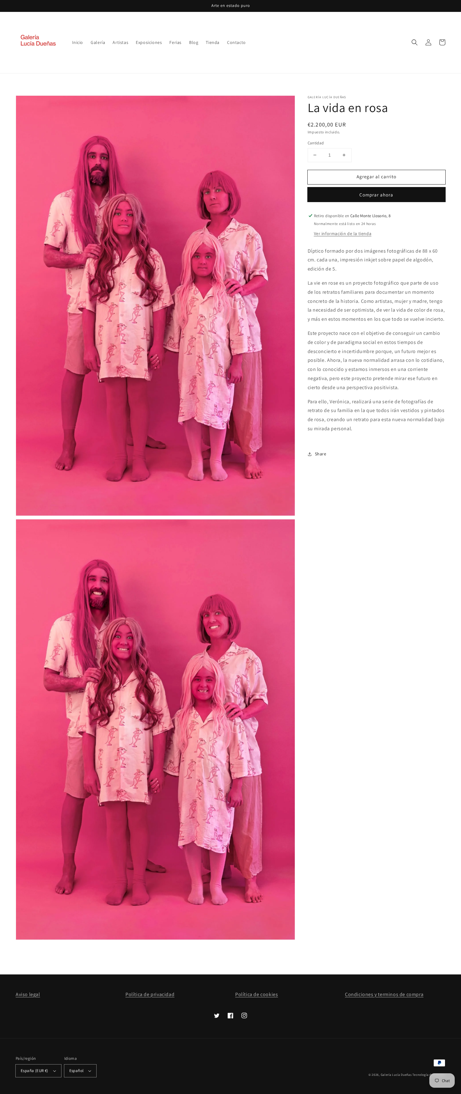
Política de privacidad (149, 994)
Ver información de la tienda (343, 233)
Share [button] (320, 454)
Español (76, 1070)
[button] (414, 42)
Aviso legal (28, 994)
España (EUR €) (34, 1070)
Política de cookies (256, 994)
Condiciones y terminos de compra (384, 994)
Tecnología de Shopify (428, 1075)
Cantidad (316, 143)
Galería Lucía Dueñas (396, 1075)
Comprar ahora (376, 195)
